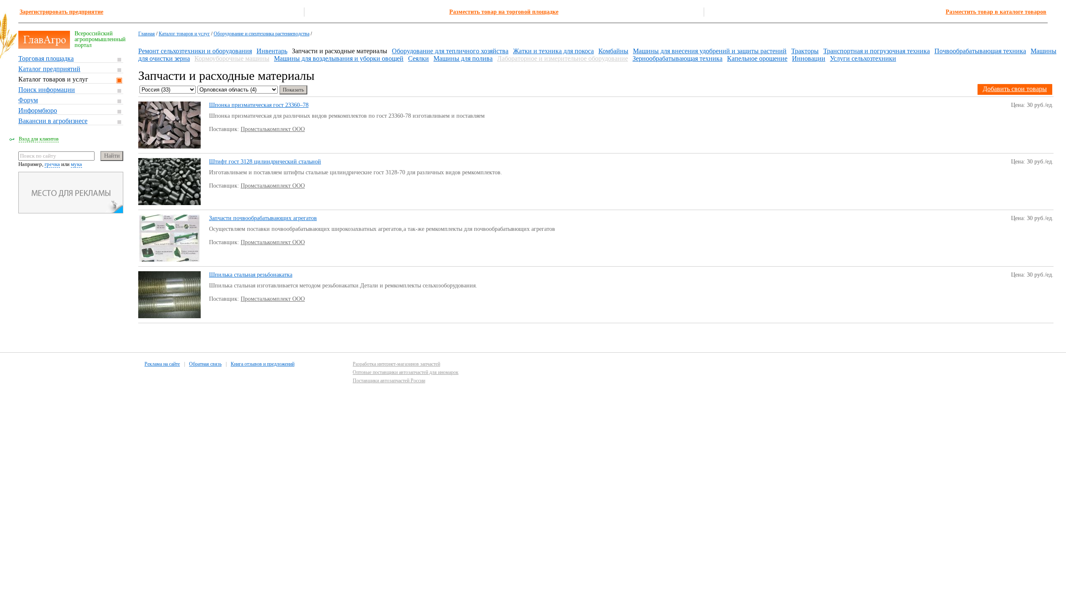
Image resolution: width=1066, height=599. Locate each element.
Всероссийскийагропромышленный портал (100, 39)
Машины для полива (463, 58)
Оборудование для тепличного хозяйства (450, 50)
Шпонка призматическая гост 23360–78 (259, 105)
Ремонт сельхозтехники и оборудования (195, 50)
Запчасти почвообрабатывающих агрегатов (263, 218)
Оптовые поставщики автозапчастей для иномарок (405, 372)
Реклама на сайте (162, 364)
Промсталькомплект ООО (273, 129)
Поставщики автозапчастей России (389, 381)
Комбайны (613, 50)
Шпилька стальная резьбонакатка (250, 275)
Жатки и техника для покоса (553, 50)
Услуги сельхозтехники (863, 58)
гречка (52, 164)
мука (76, 164)
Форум (28, 100)
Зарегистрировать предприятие (61, 12)
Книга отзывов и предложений (262, 364)
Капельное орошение (757, 58)
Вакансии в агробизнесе (52, 120)
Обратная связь (205, 364)
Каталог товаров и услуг (53, 79)
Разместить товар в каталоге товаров (996, 12)
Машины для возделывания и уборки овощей (338, 58)
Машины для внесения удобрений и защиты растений (710, 50)
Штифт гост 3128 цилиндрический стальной (265, 161)
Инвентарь (272, 50)
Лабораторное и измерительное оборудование (562, 58)
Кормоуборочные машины (231, 58)
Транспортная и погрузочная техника (876, 50)
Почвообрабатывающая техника (980, 50)
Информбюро (37, 110)
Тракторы (805, 50)
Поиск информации (46, 89)
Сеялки (418, 58)
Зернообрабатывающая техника (677, 58)
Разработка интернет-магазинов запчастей (396, 364)
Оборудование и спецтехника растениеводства (261, 34)
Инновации (808, 58)
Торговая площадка (46, 58)
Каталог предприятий (49, 68)
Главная (146, 34)
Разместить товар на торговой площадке (503, 12)
